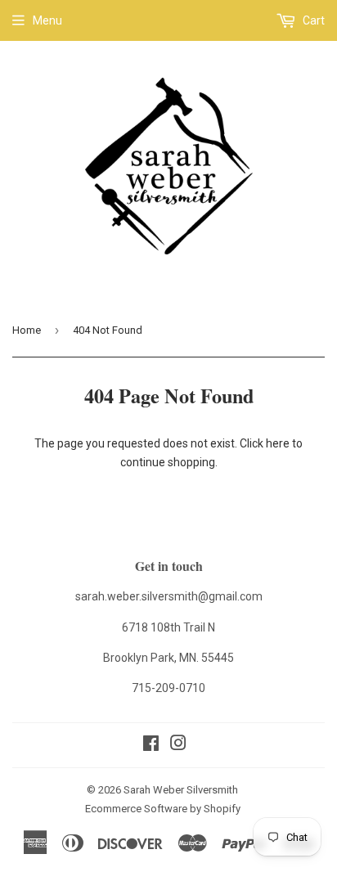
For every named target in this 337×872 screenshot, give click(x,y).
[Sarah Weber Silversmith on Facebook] (151, 745)
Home (26, 330)
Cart (312, 20)
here (278, 443)
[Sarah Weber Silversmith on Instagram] (178, 745)
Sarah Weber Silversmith (181, 790)
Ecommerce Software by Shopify (162, 808)
